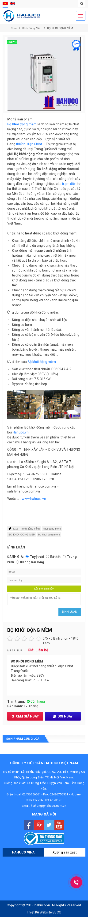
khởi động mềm (31, 528)
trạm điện (69, 184)
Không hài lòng (32, 562)
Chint (14, 28)
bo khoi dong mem (49, 534)
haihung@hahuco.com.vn (48, 805)
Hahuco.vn (21, 432)
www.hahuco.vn (34, 499)
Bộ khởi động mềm (42, 362)
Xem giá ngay (27, 716)
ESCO (57, 912)
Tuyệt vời (37, 557)
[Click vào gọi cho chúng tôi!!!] (76, 882)
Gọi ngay (65, 716)
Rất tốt (55, 557)
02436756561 (31, 794)
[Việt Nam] (5, 3)
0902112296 (34, 800)
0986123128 (53, 800)
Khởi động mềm (32, 28)
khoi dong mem (52, 528)
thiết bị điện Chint (29, 144)
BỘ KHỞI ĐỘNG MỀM (60, 28)
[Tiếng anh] (12, 3)
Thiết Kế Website (39, 912)
